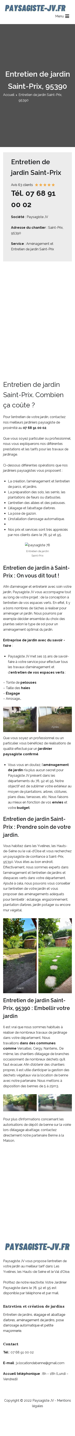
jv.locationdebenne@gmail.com (40, 1363)
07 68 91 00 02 (34, 428)
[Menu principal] (67, 16)
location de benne (54, 1075)
